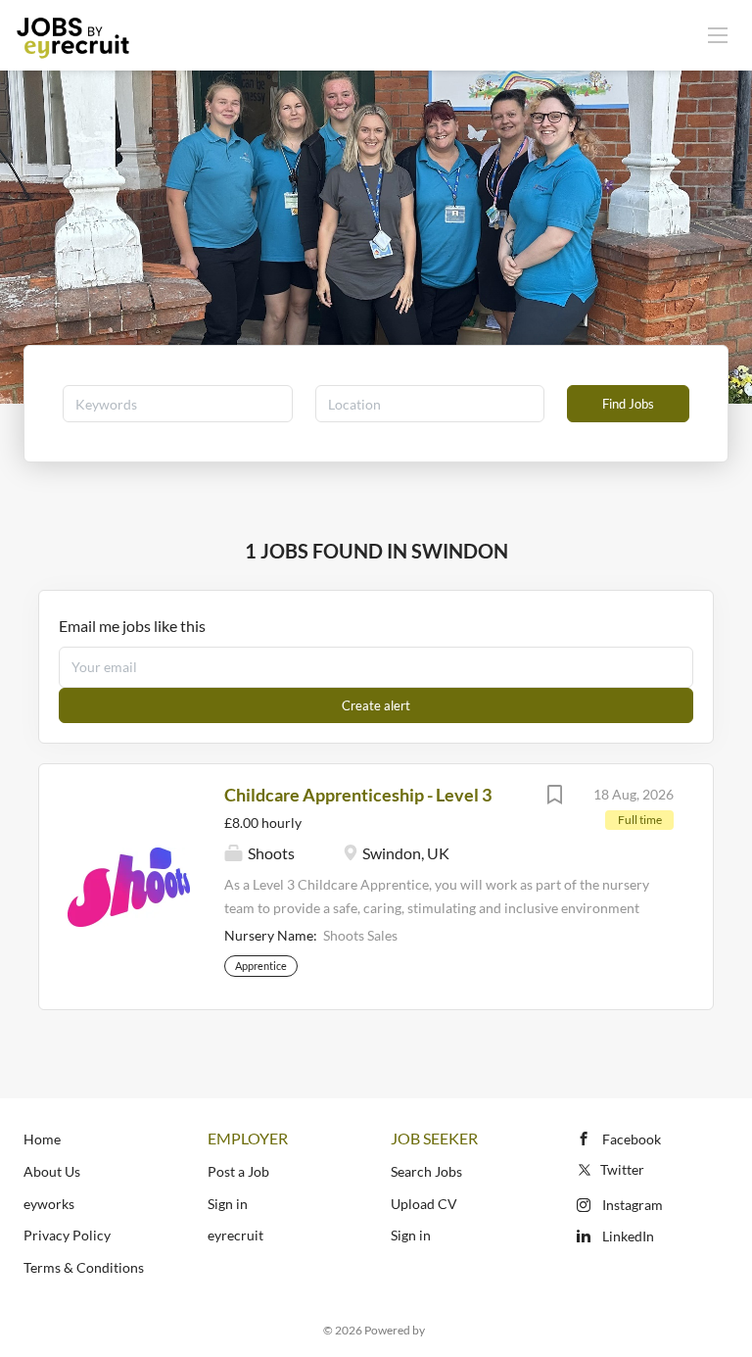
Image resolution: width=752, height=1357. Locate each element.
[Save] (554, 797)
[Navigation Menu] (718, 34)
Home (42, 1139)
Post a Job (238, 1171)
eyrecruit (235, 1235)
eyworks (49, 1203)
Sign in (228, 1203)
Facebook (631, 1139)
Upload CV (424, 1203)
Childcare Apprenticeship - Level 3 (358, 794)
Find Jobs (628, 404)
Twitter (622, 1169)
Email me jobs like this (132, 625)
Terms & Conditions (84, 1267)
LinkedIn (628, 1236)
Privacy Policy (67, 1235)
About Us (52, 1171)
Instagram (632, 1204)
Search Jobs (426, 1171)
